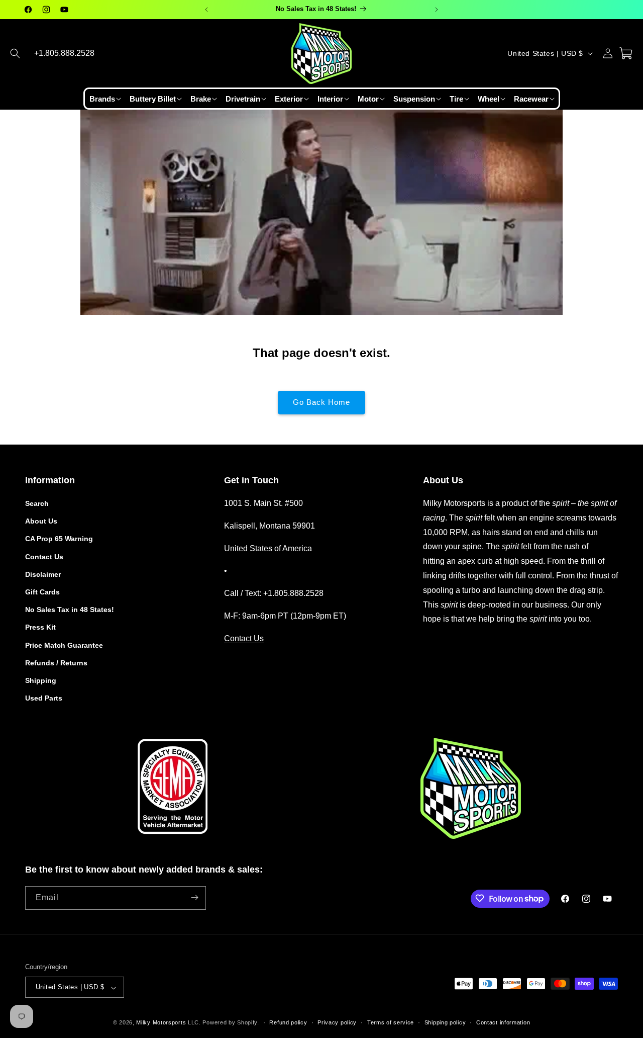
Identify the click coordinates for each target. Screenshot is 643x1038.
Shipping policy (445, 1022)
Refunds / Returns (56, 663)
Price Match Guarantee (64, 645)
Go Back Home (321, 402)
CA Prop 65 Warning (59, 539)
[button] (15, 53)
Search (37, 503)
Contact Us (44, 557)
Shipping (40, 680)
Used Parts (43, 699)
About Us (41, 521)
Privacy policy (337, 1022)
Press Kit (40, 628)
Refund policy (288, 1022)
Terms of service (390, 1022)
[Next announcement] (436, 9)
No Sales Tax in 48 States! (69, 610)
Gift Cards (42, 592)
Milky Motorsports (161, 1023)
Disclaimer (43, 574)
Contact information (503, 1022)
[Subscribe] (194, 897)
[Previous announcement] (206, 9)
